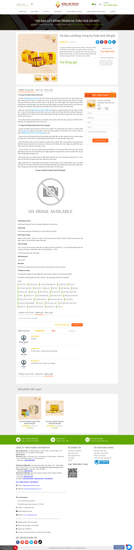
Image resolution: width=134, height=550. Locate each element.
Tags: (20, 281)
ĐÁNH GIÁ (39, 90)
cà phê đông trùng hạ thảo (36, 306)
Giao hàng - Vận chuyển (101, 453)
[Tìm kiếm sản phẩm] (32, 4)
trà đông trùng (23, 292)
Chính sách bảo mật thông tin (102, 458)
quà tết (47, 288)
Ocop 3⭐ (60, 306)
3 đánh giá (72, 42)
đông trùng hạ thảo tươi (71, 295)
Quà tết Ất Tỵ (38, 288)
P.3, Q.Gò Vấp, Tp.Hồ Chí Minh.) (36, 469)
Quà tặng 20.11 (30, 295)
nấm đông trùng (55, 292)
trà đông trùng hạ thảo (25, 288)
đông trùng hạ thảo (31, 98)
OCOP (20, 295)
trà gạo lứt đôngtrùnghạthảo (27, 303)
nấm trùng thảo (44, 292)
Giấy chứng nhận (73, 453)
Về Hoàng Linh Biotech (74, 451)
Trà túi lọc (71, 284)
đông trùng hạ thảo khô (25, 299)
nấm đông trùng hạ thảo (69, 292)
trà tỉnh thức (22, 284)
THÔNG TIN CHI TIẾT (26, 90)
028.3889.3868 (107, 51)
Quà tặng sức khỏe (56, 295)
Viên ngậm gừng (65, 288)
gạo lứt (25, 131)
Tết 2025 (54, 288)
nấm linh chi (22, 306)
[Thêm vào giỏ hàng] (41, 408)
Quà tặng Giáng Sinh (42, 295)
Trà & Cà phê (69, 299)
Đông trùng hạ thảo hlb (56, 299)
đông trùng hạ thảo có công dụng (33, 133)
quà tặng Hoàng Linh (40, 299)
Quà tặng (75, 288)
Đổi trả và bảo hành (100, 455)
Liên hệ (70, 460)
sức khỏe (40, 303)
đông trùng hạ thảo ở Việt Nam (41, 110)
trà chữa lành (62, 284)
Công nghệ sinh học (74, 455)
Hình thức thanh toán (100, 451)
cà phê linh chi (50, 306)
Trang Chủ (22, 11)
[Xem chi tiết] (18, 408)
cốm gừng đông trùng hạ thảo (68, 303)
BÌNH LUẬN (48, 90)
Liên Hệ (112, 11)
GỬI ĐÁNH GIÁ (77, 325)
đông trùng (33, 292)
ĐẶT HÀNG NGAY (101, 140)
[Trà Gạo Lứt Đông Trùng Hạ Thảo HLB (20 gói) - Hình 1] (38, 54)
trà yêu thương (33, 284)
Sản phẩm (71, 458)
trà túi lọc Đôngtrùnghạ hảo (47, 284)
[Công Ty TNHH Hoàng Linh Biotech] (67, 4)
